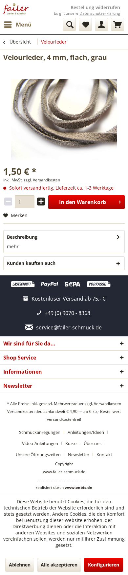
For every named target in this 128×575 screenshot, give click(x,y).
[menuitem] (17, 24)
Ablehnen (20, 565)
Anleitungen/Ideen (86, 432)
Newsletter (78, 454)
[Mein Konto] (101, 24)
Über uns (92, 443)
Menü (24, 24)
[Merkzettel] (85, 24)
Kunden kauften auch (31, 263)
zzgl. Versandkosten (42, 180)
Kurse (70, 443)
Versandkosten (107, 403)
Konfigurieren (103, 565)
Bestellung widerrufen (95, 7)
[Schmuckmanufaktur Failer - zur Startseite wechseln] (16, 9)
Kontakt (104, 454)
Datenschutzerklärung (99, 13)
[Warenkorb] (117, 24)
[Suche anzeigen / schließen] (69, 24)
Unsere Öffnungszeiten (38, 454)
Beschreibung (22, 237)
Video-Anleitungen (40, 443)
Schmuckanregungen (39, 432)
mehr (13, 246)
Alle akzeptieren (59, 565)
